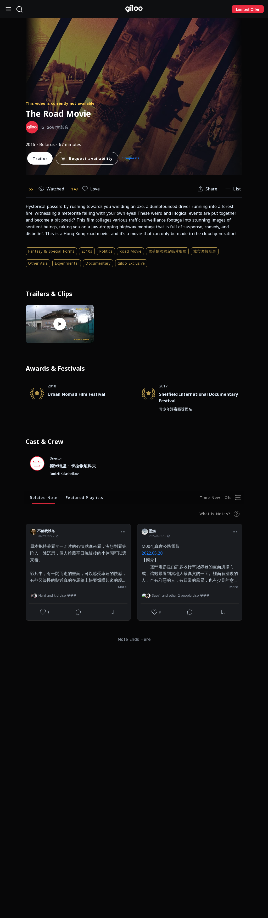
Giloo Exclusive (131, 263)
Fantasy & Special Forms (51, 251)
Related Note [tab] (43, 497)
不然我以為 (46, 530)
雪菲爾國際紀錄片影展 (167, 251)
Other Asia (38, 263)
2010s (86, 251)
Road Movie (130, 251)
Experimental (67, 263)
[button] (123, 531)
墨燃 (152, 530)
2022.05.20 (152, 553)
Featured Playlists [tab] (84, 497)
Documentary (97, 263)
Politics (106, 251)
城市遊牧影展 (204, 251)
